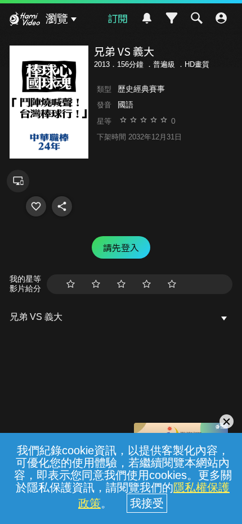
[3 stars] (121, 284)
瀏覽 (57, 18)
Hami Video (25, 20)
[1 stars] (70, 284)
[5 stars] (172, 284)
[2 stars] (96, 284)
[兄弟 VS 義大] (36, 206)
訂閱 (117, 18)
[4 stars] (146, 284)
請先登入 (121, 247)
